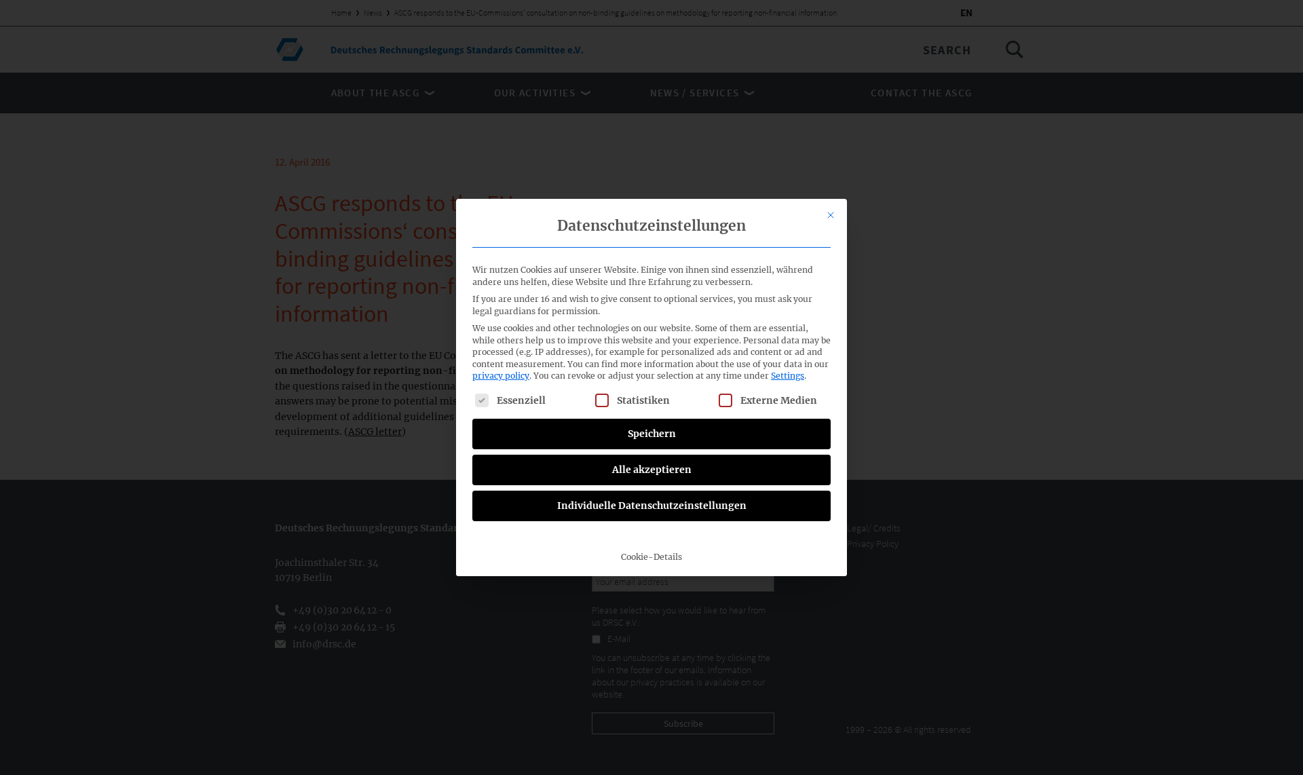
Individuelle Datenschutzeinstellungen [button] (652, 505)
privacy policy (500, 376)
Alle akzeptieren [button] (652, 470)
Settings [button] (787, 376)
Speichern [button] (652, 434)
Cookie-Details (651, 557)
